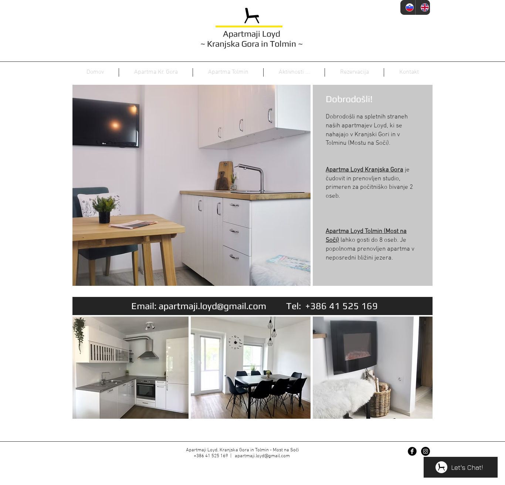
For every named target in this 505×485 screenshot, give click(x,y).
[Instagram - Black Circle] (425, 451)
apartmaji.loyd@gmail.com (212, 306)
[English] (422, 7)
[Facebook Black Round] (412, 451)
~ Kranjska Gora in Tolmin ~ (251, 43)
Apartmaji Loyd (251, 34)
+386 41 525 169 (341, 306)
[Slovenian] (407, 7)
